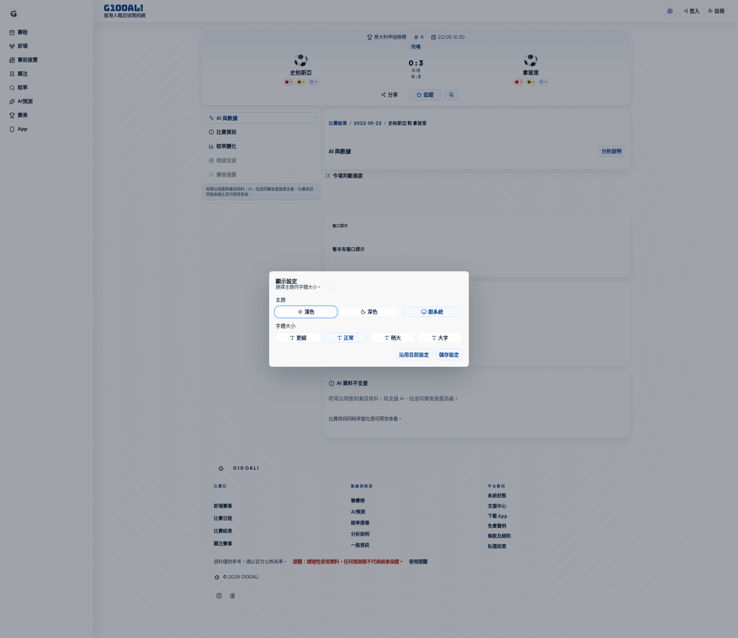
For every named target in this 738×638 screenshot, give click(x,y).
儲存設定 (449, 354)
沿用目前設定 (414, 354)
